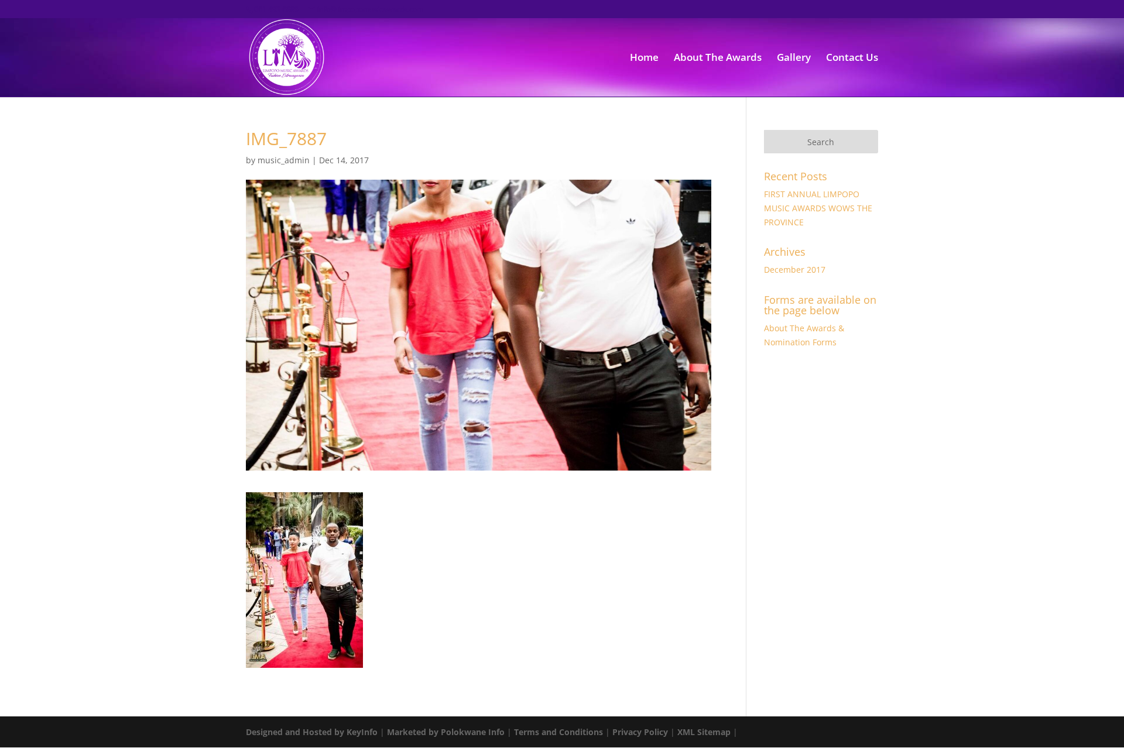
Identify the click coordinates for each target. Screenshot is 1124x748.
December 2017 (794, 269)
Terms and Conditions (558, 731)
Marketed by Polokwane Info (446, 731)
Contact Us (852, 58)
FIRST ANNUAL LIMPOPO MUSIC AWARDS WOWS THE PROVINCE (818, 208)
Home (644, 58)
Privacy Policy (640, 731)
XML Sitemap (704, 731)
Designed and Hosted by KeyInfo (312, 731)
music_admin (284, 160)
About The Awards (718, 58)
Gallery (794, 58)
